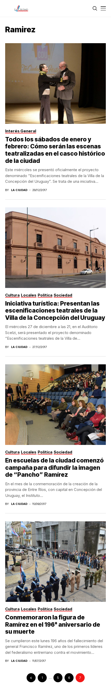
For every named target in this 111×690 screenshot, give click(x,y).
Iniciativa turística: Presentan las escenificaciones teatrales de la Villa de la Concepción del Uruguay (55, 310)
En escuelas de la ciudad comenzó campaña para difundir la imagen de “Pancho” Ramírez (54, 467)
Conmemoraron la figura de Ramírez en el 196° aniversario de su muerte (52, 624)
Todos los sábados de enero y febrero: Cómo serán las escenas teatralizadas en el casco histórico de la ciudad (55, 150)
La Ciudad (19, 190)
